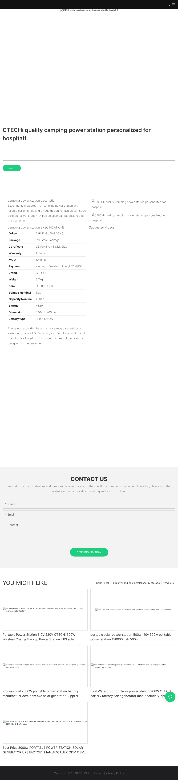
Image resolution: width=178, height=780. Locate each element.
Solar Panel (102, 582)
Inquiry (12, 168)
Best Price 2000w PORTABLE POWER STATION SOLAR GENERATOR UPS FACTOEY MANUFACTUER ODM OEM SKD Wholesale (43, 750)
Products (168, 582)
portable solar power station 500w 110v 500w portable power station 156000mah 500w (130, 637)
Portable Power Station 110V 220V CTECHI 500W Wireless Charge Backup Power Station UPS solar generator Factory (39, 637)
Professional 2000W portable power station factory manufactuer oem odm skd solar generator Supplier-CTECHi (41, 693)
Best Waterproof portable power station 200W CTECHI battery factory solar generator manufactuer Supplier (131, 693)
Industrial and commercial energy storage (136, 582)
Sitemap (97, 773)
